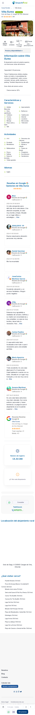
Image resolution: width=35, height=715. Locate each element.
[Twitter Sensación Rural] (21, 691)
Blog (3, 674)
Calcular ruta (5, 683)
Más (17, 217)
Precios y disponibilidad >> (14, 50)
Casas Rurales (5, 8)
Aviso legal (4, 702)
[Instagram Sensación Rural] (16, 691)
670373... (18, 510)
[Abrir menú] (3, 3)
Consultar (20, 502)
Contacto (4, 677)
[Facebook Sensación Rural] (14, 691)
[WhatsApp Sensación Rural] (18, 691)
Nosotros (4, 670)
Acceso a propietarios (10, 686)
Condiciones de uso (17, 702)
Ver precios (22, 712)
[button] (8, 17)
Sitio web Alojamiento (18, 479)
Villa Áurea (16, 421)
